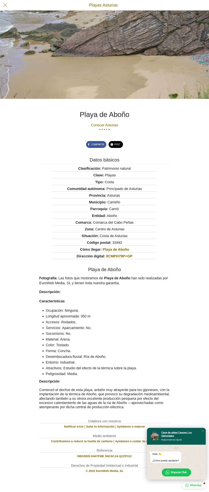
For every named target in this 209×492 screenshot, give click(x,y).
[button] (202, 430)
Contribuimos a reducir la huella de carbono (82, 441)
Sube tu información (100, 426)
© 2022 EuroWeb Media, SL (104, 471)
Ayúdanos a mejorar (131, 426)
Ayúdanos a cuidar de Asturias (136, 441)
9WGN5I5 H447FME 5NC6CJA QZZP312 (104, 456)
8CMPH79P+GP (119, 256)
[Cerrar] (5, 5)
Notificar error (74, 426)
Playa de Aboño (116, 249)
